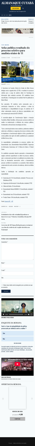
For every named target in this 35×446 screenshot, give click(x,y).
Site (2, 278)
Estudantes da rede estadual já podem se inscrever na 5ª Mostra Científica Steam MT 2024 (16, 216)
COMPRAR (17, 419)
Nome (3, 263)
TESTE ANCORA (5, 45)
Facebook (11, 206)
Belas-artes (4, 19)
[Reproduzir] (3, 314)
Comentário (4, 242)
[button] (17, 307)
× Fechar (32, 32)
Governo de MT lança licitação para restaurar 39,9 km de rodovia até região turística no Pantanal (17, 226)
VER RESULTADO (17, 343)
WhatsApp (16, 206)
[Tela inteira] (31, 314)
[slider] (16, 314)
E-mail (3, 270)
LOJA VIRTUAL (15, 8)
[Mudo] (29, 314)
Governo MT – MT (9, 201)
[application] (17, 307)
